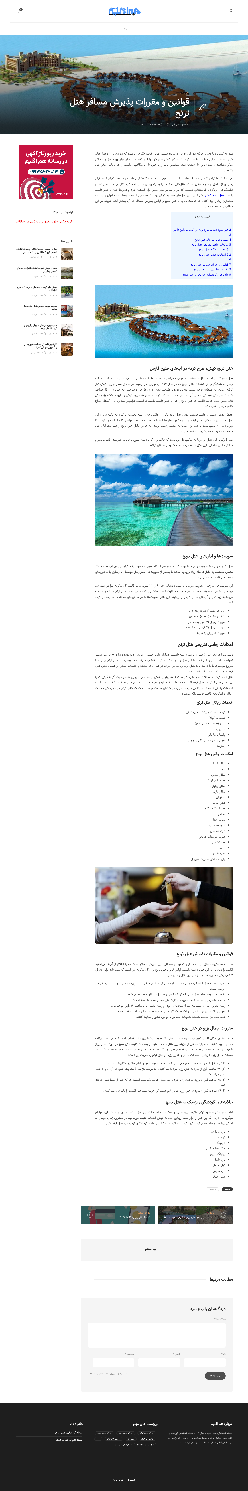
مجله (125, 29)
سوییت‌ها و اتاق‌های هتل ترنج (213, 239)
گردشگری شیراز (123, 1444)
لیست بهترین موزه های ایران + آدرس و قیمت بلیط (189, 1217)
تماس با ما (118, 1480)
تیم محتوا (185, 124)
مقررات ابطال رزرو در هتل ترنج (212, 269)
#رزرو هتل (212, 1189)
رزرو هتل (131, 1438)
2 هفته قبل (52, 257)
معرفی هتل (184, 92)
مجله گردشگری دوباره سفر (68, 1433)
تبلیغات (131, 1480)
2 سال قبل (176, 124)
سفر (98, 1438)
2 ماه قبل (53, 276)
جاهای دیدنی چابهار (104, 1433)
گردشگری (139, 1444)
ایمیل (176, 1354)
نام (223, 1354)
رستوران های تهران (113, 1438)
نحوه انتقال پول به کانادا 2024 (134, 1217)
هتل (152, 1444)
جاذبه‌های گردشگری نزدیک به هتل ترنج (207, 274)
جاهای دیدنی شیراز (126, 1433)
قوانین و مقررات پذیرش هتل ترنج (210, 264)
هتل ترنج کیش (214, 195)
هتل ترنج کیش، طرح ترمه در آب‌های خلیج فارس (202, 229)
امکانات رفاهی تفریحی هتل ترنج (211, 244)
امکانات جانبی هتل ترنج (214, 254)
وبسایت (129, 1354)
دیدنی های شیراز (147, 1438)
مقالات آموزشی (144, 1213)
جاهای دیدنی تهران (147, 1433)
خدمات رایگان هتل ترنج (215, 249)
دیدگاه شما (220, 1319)
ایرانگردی (210, 1213)
